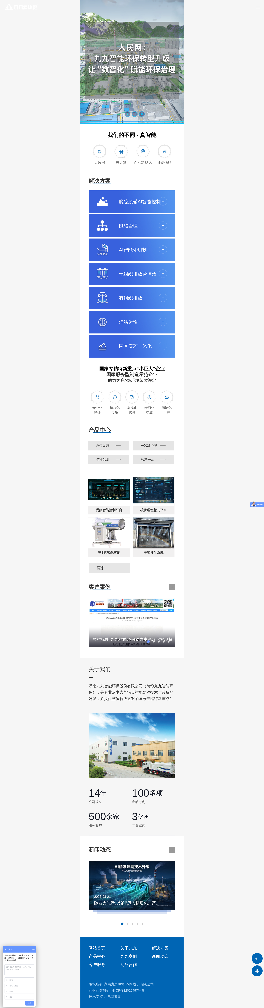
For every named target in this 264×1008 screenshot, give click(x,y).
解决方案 (160, 948)
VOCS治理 (149, 445)
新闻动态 (160, 956)
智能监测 (103, 459)
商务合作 (128, 964)
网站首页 (97, 948)
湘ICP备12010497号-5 (127, 990)
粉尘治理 (103, 445)
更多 (101, 568)
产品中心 (97, 956)
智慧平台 (147, 459)
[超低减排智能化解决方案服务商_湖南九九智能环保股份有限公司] (19, 5)
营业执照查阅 (98, 990)
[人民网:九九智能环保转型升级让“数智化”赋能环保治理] (132, 62)
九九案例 (128, 956)
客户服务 (97, 964)
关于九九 (128, 948)
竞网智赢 (114, 997)
